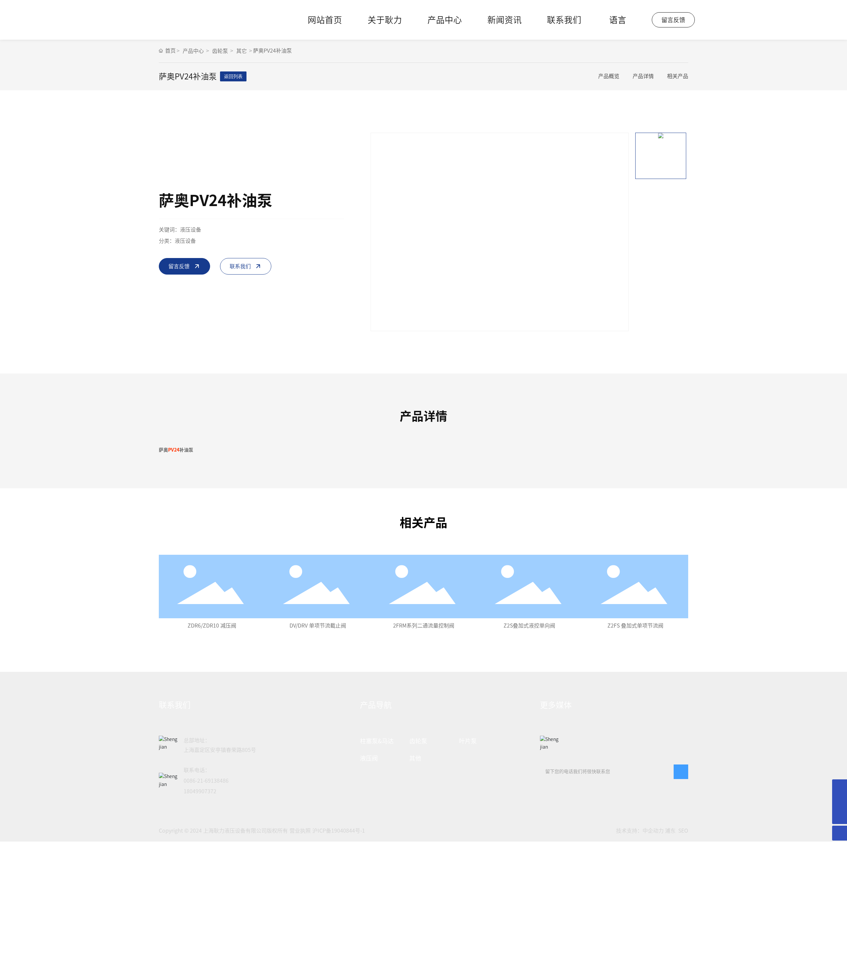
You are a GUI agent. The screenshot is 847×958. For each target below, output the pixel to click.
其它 (241, 51)
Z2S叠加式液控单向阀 (529, 625)
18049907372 (200, 791)
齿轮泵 (220, 51)
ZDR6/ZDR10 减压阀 (212, 625)
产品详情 (643, 76)
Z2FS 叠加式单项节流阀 (635, 625)
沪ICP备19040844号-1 (338, 830)
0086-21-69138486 (206, 780)
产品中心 (193, 51)
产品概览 (608, 76)
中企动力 (653, 830)
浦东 (670, 830)
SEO (683, 830)
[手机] (839, 801)
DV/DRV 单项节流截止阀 (318, 625)
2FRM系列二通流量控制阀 (423, 625)
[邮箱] (839, 786)
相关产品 (677, 76)
